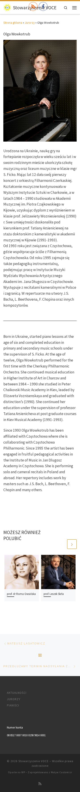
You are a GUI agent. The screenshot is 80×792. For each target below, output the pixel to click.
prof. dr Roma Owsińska (21, 594)
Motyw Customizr (61, 772)
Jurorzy (30, 23)
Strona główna (12, 23)
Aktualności (16, 693)
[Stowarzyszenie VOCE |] (7, 7)
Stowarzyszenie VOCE (33, 761)
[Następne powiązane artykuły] (72, 544)
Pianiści (13, 705)
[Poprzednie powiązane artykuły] (61, 544)
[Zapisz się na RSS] (40, 783)
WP (23, 772)
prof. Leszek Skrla (54, 594)
